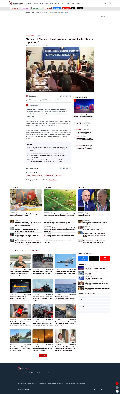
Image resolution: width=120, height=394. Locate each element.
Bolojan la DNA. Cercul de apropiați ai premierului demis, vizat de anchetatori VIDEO (95, 235)
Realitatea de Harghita (22, 383)
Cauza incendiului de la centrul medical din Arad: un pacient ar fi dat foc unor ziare (83, 116)
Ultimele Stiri (38, 12)
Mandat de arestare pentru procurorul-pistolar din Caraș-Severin (95, 228)
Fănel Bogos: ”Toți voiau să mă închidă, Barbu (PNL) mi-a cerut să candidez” (95, 223)
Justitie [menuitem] (51, 3)
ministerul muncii (49, 175)
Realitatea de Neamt (48, 381)
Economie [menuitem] (57, 3)
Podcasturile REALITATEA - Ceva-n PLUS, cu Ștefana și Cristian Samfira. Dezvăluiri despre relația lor (84, 147)
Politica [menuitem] (41, 3)
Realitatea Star (30, 381)
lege (33, 175)
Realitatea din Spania (81, 383)
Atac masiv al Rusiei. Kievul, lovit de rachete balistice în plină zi (47, 153)
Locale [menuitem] (62, 3)
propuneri (58, 175)
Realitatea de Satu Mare (70, 383)
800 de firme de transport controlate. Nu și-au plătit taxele (85, 124)
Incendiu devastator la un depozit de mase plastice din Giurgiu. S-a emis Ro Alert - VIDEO (42, 348)
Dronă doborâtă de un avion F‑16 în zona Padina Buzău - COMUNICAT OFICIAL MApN (48, 156)
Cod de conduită (47, 372)
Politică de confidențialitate (36, 372)
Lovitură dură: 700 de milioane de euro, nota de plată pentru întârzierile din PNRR (85, 132)
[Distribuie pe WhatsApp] (67, 96)
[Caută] (105, 3)
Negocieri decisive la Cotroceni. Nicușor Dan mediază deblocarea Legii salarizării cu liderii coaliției (85, 140)
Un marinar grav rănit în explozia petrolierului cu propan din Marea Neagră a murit (42, 298)
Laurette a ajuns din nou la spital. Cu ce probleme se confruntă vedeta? (26, 230)
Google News (53, 180)
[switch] (109, 3)
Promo (78, 144)
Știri (33, 12)
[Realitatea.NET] (16, 3)
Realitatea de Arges (52, 383)
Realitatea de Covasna (67, 381)
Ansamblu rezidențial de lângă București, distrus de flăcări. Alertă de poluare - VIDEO (20, 348)
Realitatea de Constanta (33, 383)
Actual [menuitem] (46, 3)
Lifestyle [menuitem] (78, 3)
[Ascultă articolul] (117, 383)
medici (28, 175)
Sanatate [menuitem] (68, 3)
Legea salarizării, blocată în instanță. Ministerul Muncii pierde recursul (94, 241)
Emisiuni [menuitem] (36, 3)
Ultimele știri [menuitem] (29, 3)
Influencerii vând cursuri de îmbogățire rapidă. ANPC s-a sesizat (26, 236)
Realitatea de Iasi (60, 383)
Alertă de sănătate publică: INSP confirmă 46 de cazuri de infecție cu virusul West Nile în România (58, 223)
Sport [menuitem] (83, 3)
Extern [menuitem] (73, 3)
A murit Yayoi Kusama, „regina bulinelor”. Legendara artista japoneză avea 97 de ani (25, 214)
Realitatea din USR (57, 381)
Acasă (28, 12)
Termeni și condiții (26, 372)
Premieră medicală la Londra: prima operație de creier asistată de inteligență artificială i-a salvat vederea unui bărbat (60, 229)
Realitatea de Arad (42, 383)
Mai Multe (43, 355)
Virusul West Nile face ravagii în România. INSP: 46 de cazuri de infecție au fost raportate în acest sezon (59, 214)
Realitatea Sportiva (21, 381)
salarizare (39, 175)
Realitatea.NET (33, 96)
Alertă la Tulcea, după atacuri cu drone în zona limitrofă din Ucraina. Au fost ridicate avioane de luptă (20, 324)
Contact (19, 372)
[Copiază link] (61, 96)
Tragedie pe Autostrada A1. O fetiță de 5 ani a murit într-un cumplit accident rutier (65, 323)
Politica (78, 136)
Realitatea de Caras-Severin (88, 381)
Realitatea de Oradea (77, 381)
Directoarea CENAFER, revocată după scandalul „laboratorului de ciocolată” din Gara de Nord (65, 348)
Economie (78, 122)
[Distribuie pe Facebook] (64, 96)
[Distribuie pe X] (70, 96)
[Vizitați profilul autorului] (27, 96)
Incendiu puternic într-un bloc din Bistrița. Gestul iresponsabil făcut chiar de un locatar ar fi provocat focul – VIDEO (42, 324)
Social (75, 119)
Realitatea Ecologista (38, 381)
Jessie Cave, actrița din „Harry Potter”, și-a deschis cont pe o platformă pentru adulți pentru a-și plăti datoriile (28, 223)
